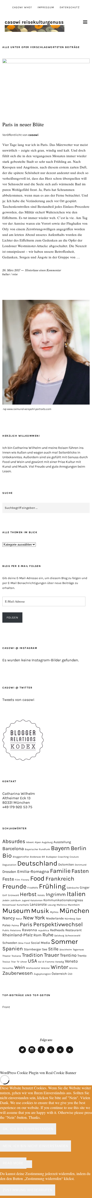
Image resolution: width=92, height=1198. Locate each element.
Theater (6, 955)
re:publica (43, 930)
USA (32, 961)
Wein (19, 967)
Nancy (8, 918)
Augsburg (47, 842)
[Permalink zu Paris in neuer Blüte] (46, 61)
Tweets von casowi (18, 699)
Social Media (40, 943)
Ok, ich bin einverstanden (28, 1129)
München (74, 911)
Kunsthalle (23, 904)
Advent (30, 842)
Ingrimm (56, 894)
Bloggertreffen (21, 856)
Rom (37, 935)
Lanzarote (38, 904)
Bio (7, 855)
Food (37, 878)
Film (17, 879)
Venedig (59, 961)
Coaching (63, 856)
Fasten (80, 871)
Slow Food (24, 943)
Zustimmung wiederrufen (27, 1190)
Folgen (12, 617)
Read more (13, 1163)
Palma (15, 925)
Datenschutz (70, 7)
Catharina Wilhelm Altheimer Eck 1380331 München (18, 798)
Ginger (84, 887)
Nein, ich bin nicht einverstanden (35, 1146)
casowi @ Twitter (17, 687)
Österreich (59, 973)
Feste (8, 879)
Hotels (41, 895)
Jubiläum (15, 900)
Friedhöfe (32, 887)
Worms (73, 968)
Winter (59, 967)
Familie (60, 870)
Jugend (25, 900)
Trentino (68, 955)
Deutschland (37, 863)
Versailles (7, 968)
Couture (74, 856)
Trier (13, 961)
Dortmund (80, 864)
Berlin (78, 848)
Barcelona (13, 848)
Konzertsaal (9, 904)
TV (18, 961)
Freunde (14, 886)
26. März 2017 (11, 270)
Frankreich (60, 878)
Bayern (60, 848)
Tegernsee (78, 949)
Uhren (23, 961)
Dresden (9, 871)
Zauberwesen (17, 973)
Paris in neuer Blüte (23, 124)
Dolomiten (66, 864)
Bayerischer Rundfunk (37, 849)
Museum (16, 911)
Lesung (52, 904)
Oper (78, 918)
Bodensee (35, 856)
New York (34, 918)
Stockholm (65, 949)
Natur (19, 918)
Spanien (12, 948)
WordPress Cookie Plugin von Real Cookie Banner (38, 1072)
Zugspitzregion (42, 973)
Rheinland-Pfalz (17, 935)
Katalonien (36, 900)
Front (6, 1007)
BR (43, 856)
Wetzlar (45, 968)
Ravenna (29, 930)
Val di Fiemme (46, 961)
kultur (6, 274)
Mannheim (74, 904)
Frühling (52, 886)
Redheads (57, 930)
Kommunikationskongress (63, 900)
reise (15, 274)
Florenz (25, 879)
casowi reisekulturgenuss (34, 22)
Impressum (46, 7)
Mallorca (62, 904)
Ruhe (47, 935)
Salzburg (59, 935)
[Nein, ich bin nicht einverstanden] (29, 1164)
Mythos (54, 912)
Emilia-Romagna (33, 871)
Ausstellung (62, 842)
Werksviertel (33, 968)
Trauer (51, 955)
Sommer (64, 941)
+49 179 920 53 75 (17, 807)
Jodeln (5, 900)
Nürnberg (70, 918)
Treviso (6, 961)
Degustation (9, 864)
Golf (4, 895)
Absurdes (13, 841)
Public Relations (11, 930)
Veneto (71, 961)
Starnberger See (35, 949)
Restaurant (73, 930)
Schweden (9, 943)
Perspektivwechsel (58, 924)
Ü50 (70, 973)
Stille (53, 949)
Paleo (6, 925)
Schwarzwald (72, 935)
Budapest (51, 856)
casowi (33, 135)
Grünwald (13, 895)
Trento (82, 955)
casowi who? (22, 7)
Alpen (38, 842)
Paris (26, 924)
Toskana (16, 955)
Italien (76, 894)
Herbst (28, 894)
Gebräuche (73, 887)
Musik (40, 911)
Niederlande (55, 918)
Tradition (32, 955)
